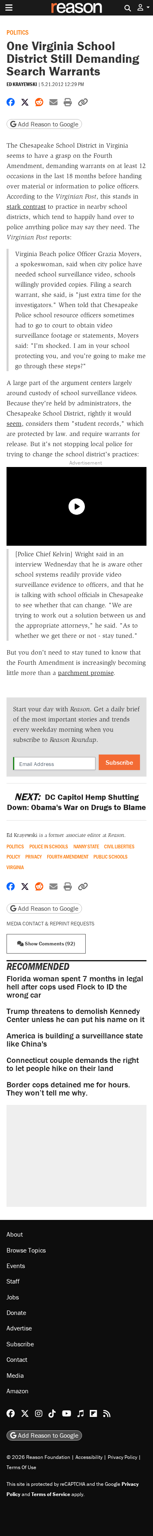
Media (15, 1375)
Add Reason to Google (47, 124)
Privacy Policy (122, 1457)
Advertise (19, 1328)
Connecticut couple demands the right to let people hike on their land (73, 1064)
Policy (13, 856)
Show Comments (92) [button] (49, 943)
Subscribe (119, 762)
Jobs (13, 1297)
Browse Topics (26, 1250)
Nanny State (86, 846)
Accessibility (88, 1457)
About (15, 1234)
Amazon (18, 1391)
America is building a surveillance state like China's (75, 1039)
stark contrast (26, 206)
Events (16, 1266)
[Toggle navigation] (9, 8)
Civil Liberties (119, 846)
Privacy (33, 856)
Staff (13, 1281)
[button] (143, 7)
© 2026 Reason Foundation (38, 1457)
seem (14, 423)
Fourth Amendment (68, 856)
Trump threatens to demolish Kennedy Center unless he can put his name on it (75, 1015)
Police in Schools (48, 846)
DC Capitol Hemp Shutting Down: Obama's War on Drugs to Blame (76, 802)
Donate (16, 1312)
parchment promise (85, 673)
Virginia (15, 867)
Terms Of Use (21, 1467)
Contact (17, 1359)
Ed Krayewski (22, 84)
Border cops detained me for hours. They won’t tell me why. (68, 1088)
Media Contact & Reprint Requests (50, 923)
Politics (18, 32)
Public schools (110, 856)
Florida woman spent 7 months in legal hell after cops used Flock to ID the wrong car (75, 986)
